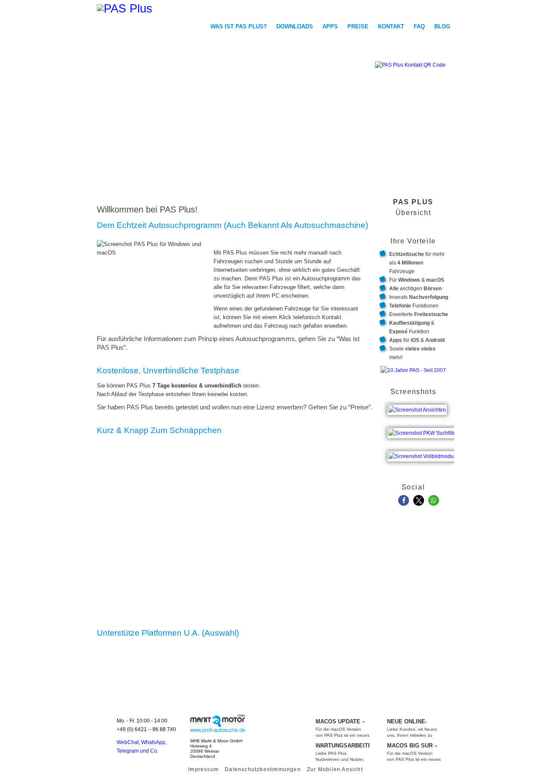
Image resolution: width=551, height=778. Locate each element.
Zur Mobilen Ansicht (335, 769)
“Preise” (359, 407)
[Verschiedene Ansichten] (418, 405)
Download (394, 117)
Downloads (294, 26)
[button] (403, 500)
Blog (442, 26)
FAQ (419, 26)
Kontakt (391, 26)
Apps (330, 26)
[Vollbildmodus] (423, 451)
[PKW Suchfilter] (424, 428)
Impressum (203, 769)
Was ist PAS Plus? (238, 26)
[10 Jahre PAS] (413, 370)
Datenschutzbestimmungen (263, 769)
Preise (357, 26)
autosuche (217, 723)
